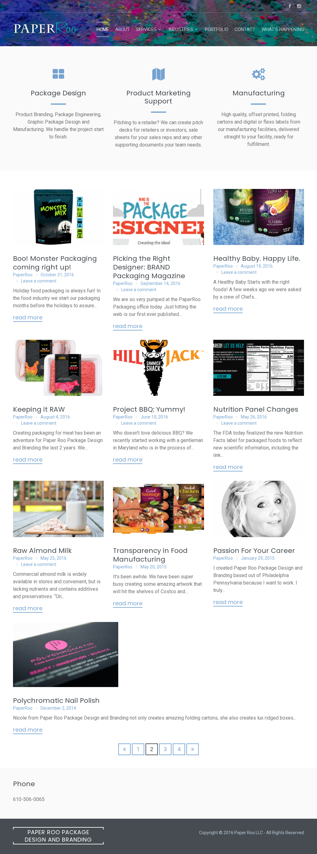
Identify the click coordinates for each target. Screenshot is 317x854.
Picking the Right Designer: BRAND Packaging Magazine (149, 267)
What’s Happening (283, 29)
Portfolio (216, 29)
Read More (27, 317)
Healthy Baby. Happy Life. (256, 258)
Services (146, 29)
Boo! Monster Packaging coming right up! (55, 263)
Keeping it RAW (39, 409)
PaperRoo (23, 274)
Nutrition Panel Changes (255, 409)
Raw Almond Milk (42, 550)
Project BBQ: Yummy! (149, 409)
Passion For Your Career (254, 550)
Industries (180, 29)
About (122, 29)
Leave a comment (38, 280)
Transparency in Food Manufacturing (150, 555)
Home (103, 29)
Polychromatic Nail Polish (56, 700)
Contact (245, 29)
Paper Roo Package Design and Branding (58, 835)
